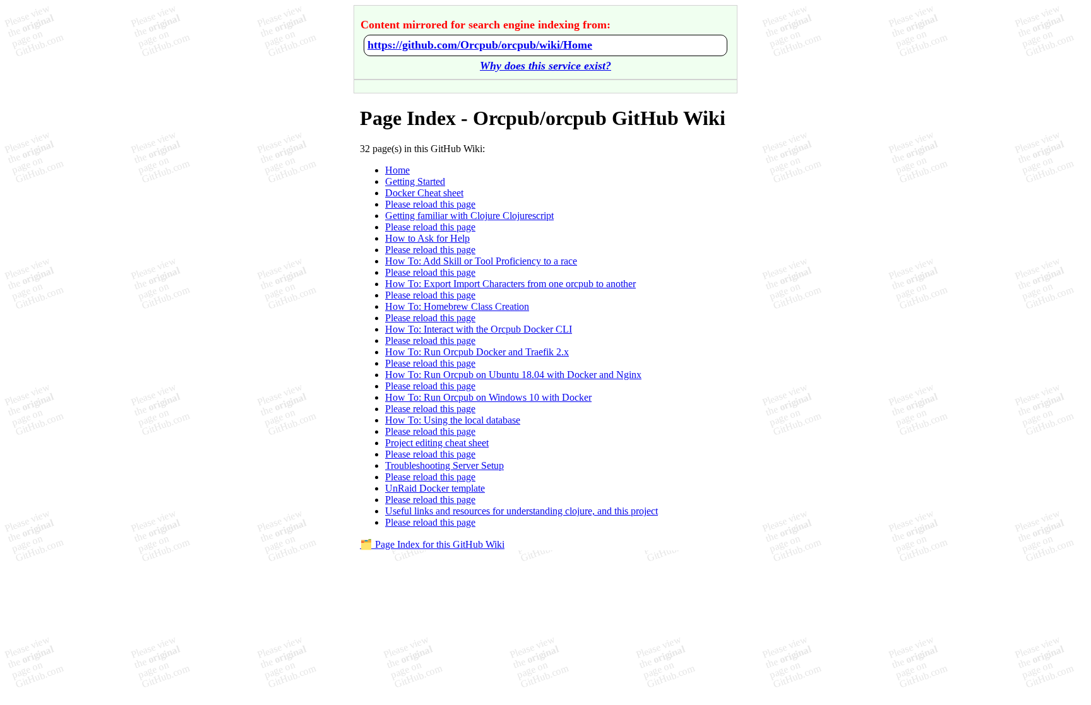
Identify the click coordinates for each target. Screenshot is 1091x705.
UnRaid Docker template (435, 488)
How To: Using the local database (452, 420)
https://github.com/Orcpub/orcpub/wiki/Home (479, 45)
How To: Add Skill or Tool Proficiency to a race (481, 261)
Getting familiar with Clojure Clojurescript (469, 215)
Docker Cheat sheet (424, 192)
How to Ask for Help (427, 238)
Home (397, 170)
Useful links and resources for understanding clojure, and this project (521, 511)
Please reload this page (430, 204)
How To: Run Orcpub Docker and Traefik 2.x (477, 352)
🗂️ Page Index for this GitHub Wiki (432, 544)
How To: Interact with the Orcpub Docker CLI (478, 329)
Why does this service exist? (545, 65)
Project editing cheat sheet (437, 442)
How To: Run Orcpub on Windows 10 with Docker (488, 397)
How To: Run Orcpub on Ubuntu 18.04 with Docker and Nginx (513, 374)
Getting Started (415, 181)
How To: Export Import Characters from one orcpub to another (510, 283)
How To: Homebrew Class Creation (457, 306)
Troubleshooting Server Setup (444, 465)
